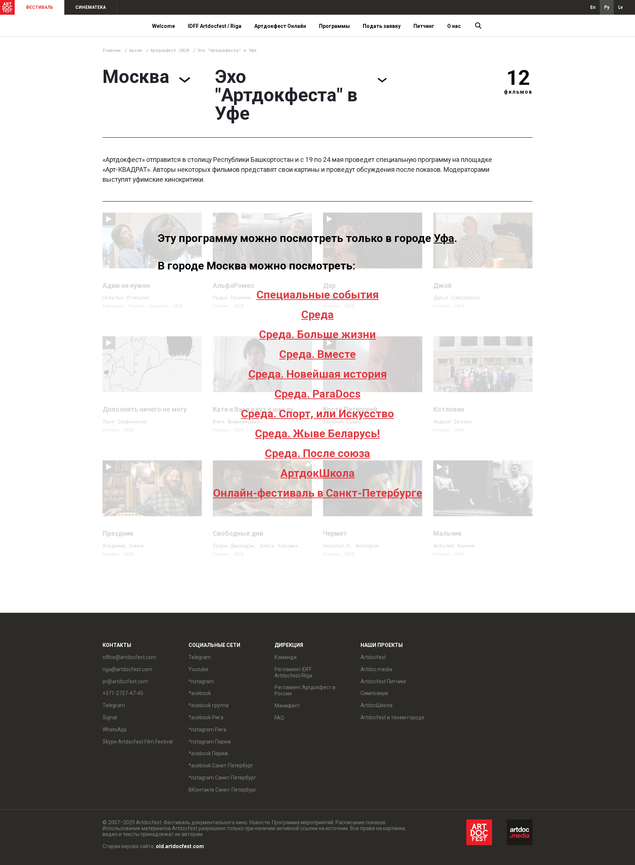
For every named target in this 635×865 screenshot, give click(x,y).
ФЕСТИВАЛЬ (39, 7)
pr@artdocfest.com (125, 681)
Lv (620, 7)
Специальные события (317, 294)
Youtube (198, 669)
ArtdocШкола (376, 705)
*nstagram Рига (207, 729)
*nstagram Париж (210, 742)
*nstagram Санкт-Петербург (222, 778)
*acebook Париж (208, 753)
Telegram (200, 657)
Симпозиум (374, 693)
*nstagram (201, 681)
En (592, 7)
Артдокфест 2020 (170, 50)
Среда (317, 314)
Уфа (444, 238)
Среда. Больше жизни (317, 334)
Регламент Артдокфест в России (305, 690)
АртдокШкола (317, 473)
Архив (135, 50)
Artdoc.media (376, 669)
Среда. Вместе (317, 354)
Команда (286, 657)
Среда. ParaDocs (317, 393)
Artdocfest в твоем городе (392, 717)
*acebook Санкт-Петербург (221, 765)
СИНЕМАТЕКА (90, 7)
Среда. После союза (317, 453)
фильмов (518, 92)
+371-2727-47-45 (123, 693)
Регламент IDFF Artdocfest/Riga (293, 672)
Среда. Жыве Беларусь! (317, 433)
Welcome (163, 26)
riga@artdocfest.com (127, 669)
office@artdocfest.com (129, 657)
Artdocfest (373, 657)
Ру (606, 7)
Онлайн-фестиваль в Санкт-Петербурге (317, 492)
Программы (334, 26)
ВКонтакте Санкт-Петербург (222, 790)
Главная (112, 50)
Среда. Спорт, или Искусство (317, 413)
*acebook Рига (206, 717)
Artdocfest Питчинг (383, 681)
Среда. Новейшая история (317, 374)
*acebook (200, 693)
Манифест (287, 706)
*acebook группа (209, 705)
